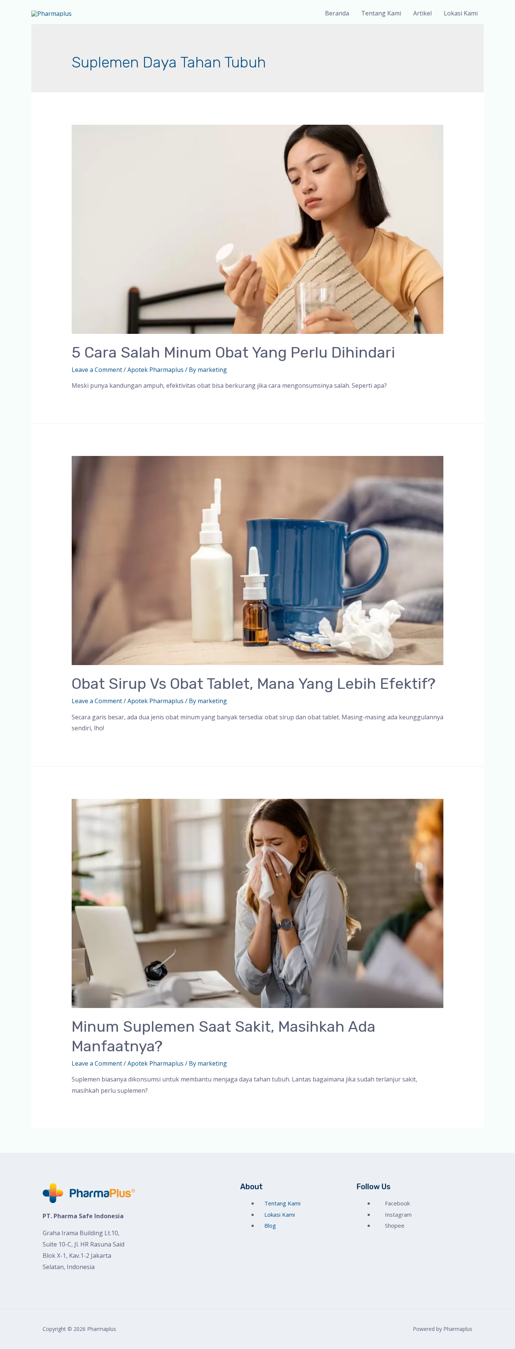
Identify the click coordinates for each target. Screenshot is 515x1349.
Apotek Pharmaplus (155, 370)
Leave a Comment (97, 370)
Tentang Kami (381, 13)
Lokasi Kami (461, 13)
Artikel (422, 13)
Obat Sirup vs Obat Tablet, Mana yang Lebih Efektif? (253, 684)
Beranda (337, 13)
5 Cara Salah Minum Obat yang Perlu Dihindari (233, 352)
